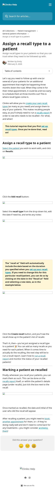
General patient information (15, 33)
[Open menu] (50, 4)
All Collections (9, 31)
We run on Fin (29, 485)
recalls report (43, 112)
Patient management (27, 31)
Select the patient (11, 148)
